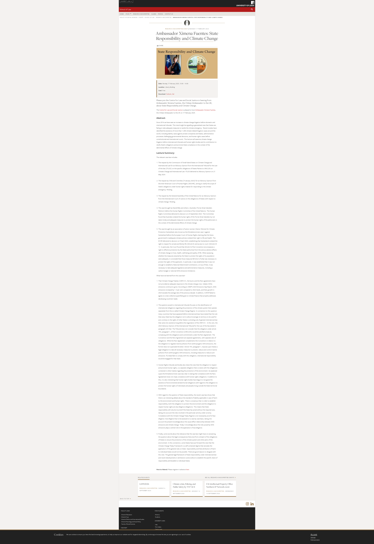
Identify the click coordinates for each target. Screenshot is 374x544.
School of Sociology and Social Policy (131, 522)
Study (128, 14)
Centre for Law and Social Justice (170, 110)
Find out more (315, 540)
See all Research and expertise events (219, 477)
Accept (314, 534)
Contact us (169, 14)
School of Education (126, 515)
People (160, 14)
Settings (313, 537)
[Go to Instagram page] (247, 503)
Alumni (153, 14)
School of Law (125, 9)
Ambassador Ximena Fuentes (205, 110)
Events (141, 17)
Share (161, 45)
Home (122, 14)
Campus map (158, 529)
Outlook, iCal (170, 94)
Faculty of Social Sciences (128, 17)
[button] (252, 10)
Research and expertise (141, 14)
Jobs (156, 525)
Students (157, 517)
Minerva (157, 515)
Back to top (124, 499)
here (187, 469)
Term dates (158, 527)
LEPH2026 (144, 483)
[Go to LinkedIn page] (252, 503)
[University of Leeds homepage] (245, 3)
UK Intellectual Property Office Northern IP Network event (219, 485)
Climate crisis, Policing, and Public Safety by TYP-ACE (184, 485)
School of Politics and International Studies (132, 519)
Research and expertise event (176, 29)
